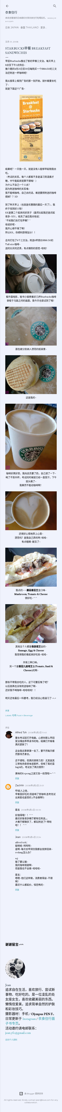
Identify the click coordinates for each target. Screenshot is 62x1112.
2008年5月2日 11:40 (37, 732)
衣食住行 (11, 12)
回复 (17, 778)
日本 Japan (12, 27)
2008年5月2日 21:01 (34, 785)
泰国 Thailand (30, 27)
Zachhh (19, 785)
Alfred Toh (21, 732)
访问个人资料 (11, 1040)
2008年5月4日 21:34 (31, 837)
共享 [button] (7, 710)
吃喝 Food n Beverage (22, 715)
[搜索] (55, 5)
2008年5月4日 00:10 (31, 810)
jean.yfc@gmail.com (18, 1033)
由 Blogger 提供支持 (33, 1093)
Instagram (29, 1019)
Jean (18, 837)
